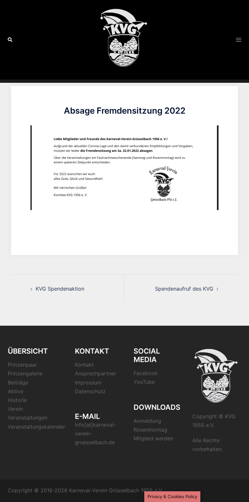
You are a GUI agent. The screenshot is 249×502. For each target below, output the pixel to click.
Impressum (88, 382)
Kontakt (84, 364)
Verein (15, 409)
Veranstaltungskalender (36, 426)
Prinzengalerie (25, 373)
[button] (10, 39)
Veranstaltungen (27, 417)
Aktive (15, 391)
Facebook (146, 373)
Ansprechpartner (95, 373)
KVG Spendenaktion (60, 288)
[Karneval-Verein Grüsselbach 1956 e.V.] (124, 39)
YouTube (144, 382)
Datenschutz (90, 391)
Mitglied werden (153, 438)
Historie (17, 400)
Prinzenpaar (22, 364)
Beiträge (18, 382)
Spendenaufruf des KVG (184, 288)
